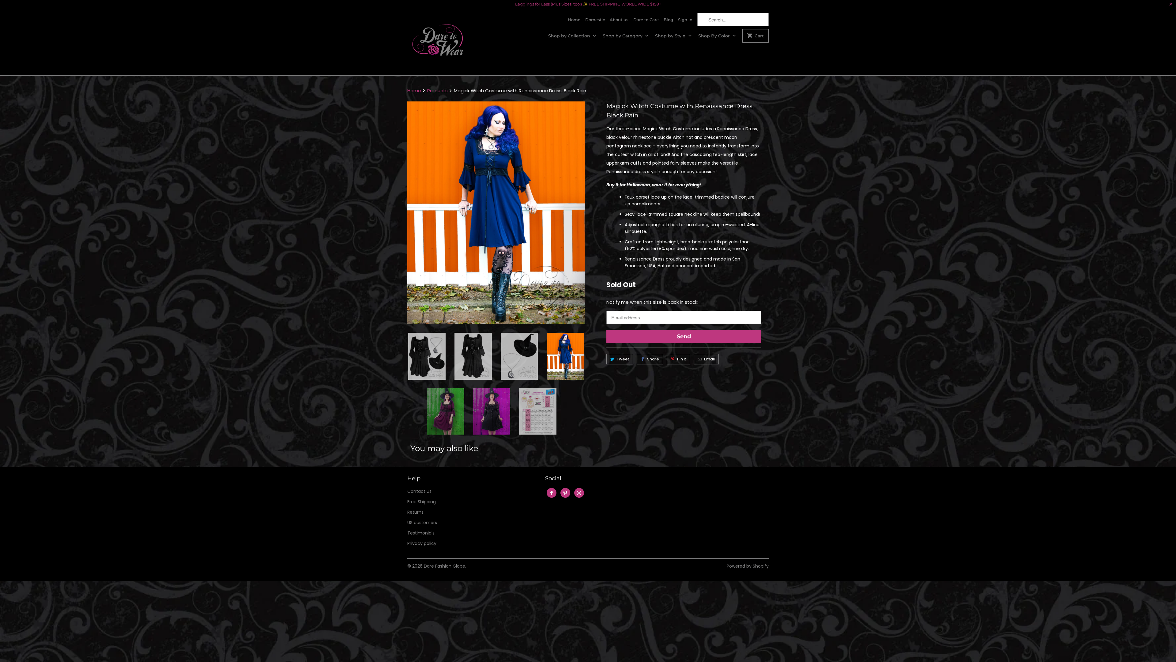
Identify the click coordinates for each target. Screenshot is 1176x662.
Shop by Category (623, 36)
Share (653, 359)
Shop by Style (671, 36)
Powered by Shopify (748, 566)
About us (619, 19)
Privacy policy (421, 543)
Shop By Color (714, 36)
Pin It (681, 359)
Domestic (595, 19)
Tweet (623, 359)
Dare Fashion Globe (444, 566)
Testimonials (421, 533)
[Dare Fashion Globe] (438, 42)
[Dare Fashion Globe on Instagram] (579, 493)
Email (709, 359)
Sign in (685, 19)
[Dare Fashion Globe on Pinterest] (565, 493)
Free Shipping (421, 502)
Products (437, 90)
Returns (415, 512)
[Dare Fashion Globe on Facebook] (551, 493)
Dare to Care (646, 19)
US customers (422, 522)
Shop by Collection (569, 36)
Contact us (419, 491)
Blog (668, 19)
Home (574, 19)
